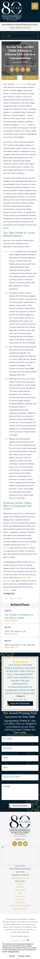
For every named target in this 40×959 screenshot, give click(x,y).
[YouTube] (25, 843)
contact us (7, 590)
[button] (34, 6)
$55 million (23, 124)
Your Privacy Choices (18, 940)
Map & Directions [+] (20, 878)
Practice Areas (20, 890)
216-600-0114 (20, 28)
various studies (21, 84)
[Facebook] (14, 843)
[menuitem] (20, 884)
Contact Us (20, 896)
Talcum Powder (15, 598)
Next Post (30, 77)
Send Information (20, 805)
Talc (10, 251)
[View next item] (25, 699)
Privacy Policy (20, 902)
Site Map (20, 899)
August (8, 35)
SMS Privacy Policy (20, 908)
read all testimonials (20, 703)
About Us (20, 887)
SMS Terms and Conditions (20, 905)
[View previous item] (15, 699)
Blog (20, 893)
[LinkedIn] (20, 843)
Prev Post (9, 77)
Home (20, 884)
